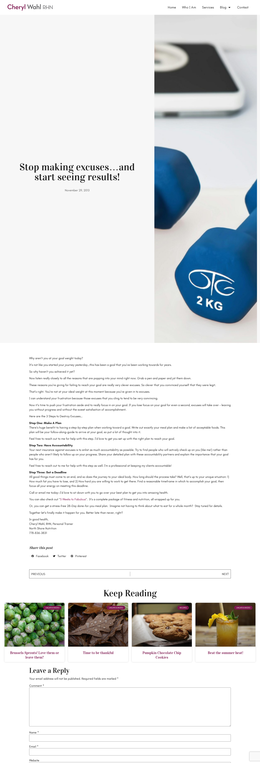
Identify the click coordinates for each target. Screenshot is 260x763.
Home (172, 7)
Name (34, 732)
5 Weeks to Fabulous (73, 499)
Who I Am (189, 7)
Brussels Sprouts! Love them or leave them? (34, 655)
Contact (242, 7)
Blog (223, 7)
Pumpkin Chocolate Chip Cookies (161, 655)
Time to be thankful (98, 653)
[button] (40, 556)
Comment (36, 685)
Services (208, 7)
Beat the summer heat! (225, 653)
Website (34, 760)
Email (34, 746)
